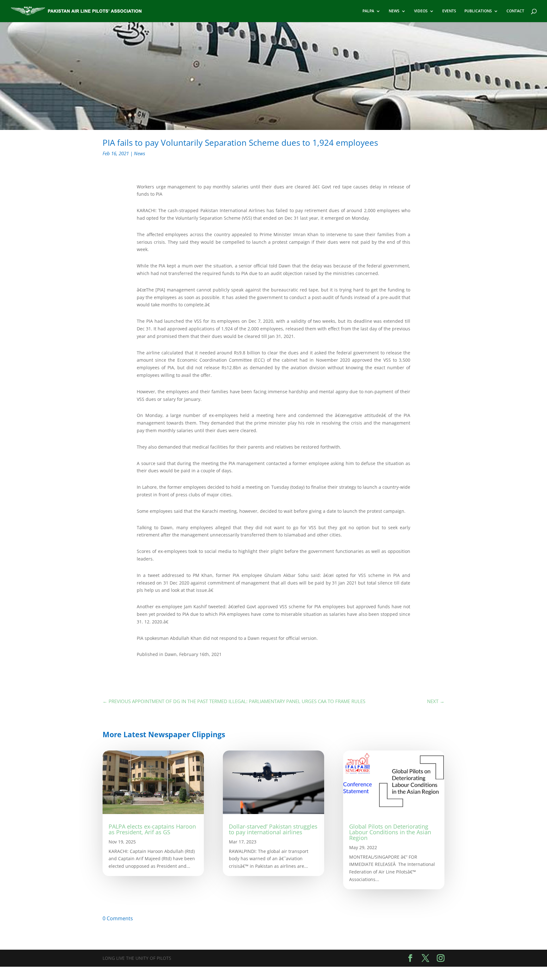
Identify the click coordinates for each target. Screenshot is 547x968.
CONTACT (515, 11)
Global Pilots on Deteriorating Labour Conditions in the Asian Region (390, 832)
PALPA (368, 11)
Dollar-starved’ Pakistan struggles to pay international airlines (273, 829)
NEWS (394, 11)
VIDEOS (421, 11)
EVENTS (449, 11)
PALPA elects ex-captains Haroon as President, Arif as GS (152, 829)
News (139, 153)
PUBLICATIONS (478, 11)
